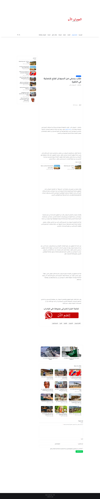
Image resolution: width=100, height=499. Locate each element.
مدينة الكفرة (68, 129)
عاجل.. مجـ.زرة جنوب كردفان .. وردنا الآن (75, 413)
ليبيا (60, 323)
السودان (70, 323)
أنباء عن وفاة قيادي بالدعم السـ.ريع (61, 401)
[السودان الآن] (75, 19)
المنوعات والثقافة (42, 35)
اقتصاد (68, 35)
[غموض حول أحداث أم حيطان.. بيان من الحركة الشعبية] (61, 372)
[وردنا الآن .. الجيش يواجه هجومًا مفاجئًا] (78, 167)
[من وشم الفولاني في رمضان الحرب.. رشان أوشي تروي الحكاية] (61, 409)
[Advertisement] (50, 7)
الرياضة (60, 35)
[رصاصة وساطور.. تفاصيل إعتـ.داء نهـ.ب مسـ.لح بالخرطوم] (47, 409)
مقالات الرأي (54, 35)
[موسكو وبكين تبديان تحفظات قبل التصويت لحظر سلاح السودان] (75, 372)
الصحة (49, 35)
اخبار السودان (74, 35)
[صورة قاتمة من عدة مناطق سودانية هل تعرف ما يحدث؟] (47, 372)
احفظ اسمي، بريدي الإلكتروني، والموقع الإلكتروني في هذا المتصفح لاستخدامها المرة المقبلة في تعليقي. (66, 448)
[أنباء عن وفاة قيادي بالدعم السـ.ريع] (61, 397)
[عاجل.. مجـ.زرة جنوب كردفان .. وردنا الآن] (75, 409)
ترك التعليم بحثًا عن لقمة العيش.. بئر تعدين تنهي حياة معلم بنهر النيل (24, 99)
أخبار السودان (77, 323)
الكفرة (65, 323)
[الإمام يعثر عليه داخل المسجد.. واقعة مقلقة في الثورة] (57, 167)
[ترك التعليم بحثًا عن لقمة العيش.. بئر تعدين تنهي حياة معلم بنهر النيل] (47, 384)
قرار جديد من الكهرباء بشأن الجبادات (47, 401)
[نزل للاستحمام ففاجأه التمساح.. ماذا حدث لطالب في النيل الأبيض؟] (75, 397)
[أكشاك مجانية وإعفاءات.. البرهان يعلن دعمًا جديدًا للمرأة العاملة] (61, 384)
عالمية (64, 35)
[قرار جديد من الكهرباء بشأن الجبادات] (47, 397)
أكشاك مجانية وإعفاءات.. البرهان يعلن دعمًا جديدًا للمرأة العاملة (24, 93)
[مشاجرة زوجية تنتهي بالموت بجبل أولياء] (75, 384)
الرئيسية (80, 35)
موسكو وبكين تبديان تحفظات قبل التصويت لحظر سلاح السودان (24, 73)
